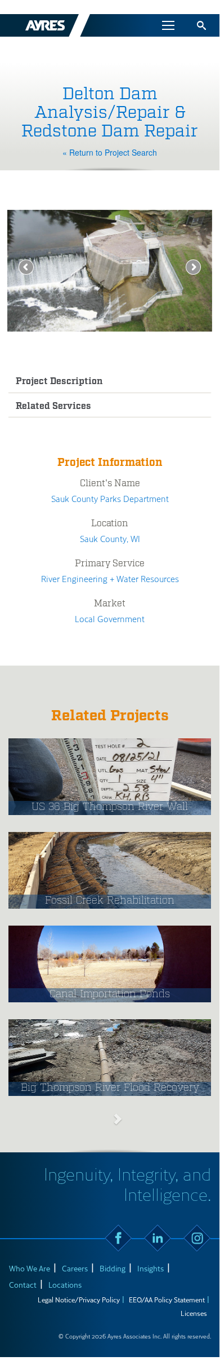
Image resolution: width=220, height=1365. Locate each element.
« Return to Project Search (109, 152)
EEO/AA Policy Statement (167, 1299)
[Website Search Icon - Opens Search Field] (201, 25)
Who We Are (29, 1268)
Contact (23, 1284)
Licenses (194, 1313)
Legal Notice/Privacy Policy (79, 1299)
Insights (150, 1268)
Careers (75, 1268)
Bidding (112, 1268)
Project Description (59, 382)
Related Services (53, 406)
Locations (65, 1284)
